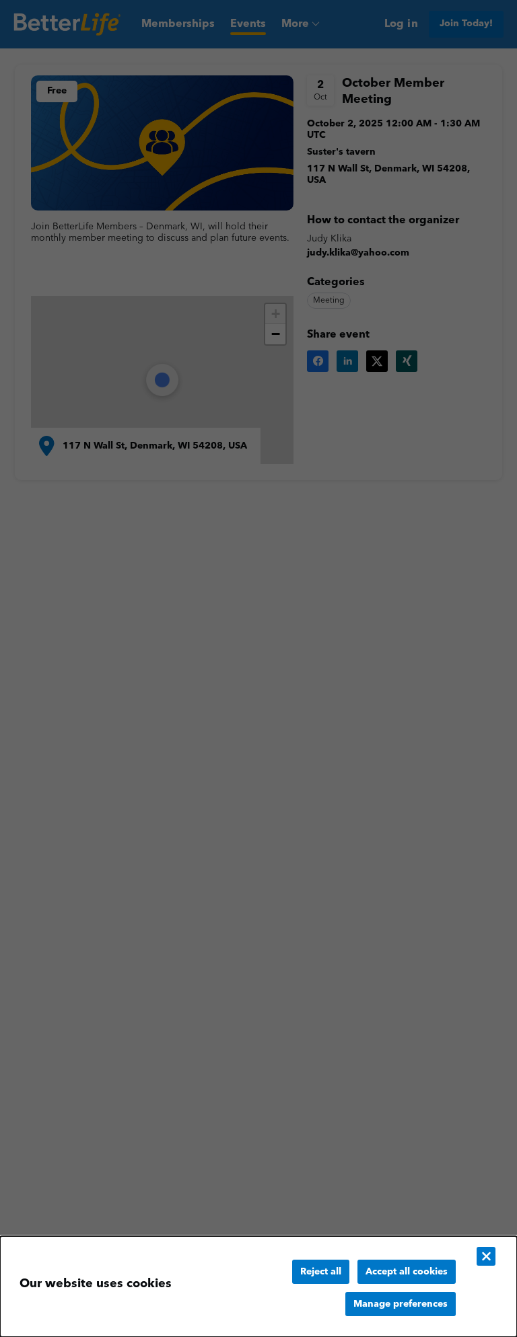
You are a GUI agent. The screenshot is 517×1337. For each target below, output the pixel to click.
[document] (258, 1286)
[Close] (486, 1256)
